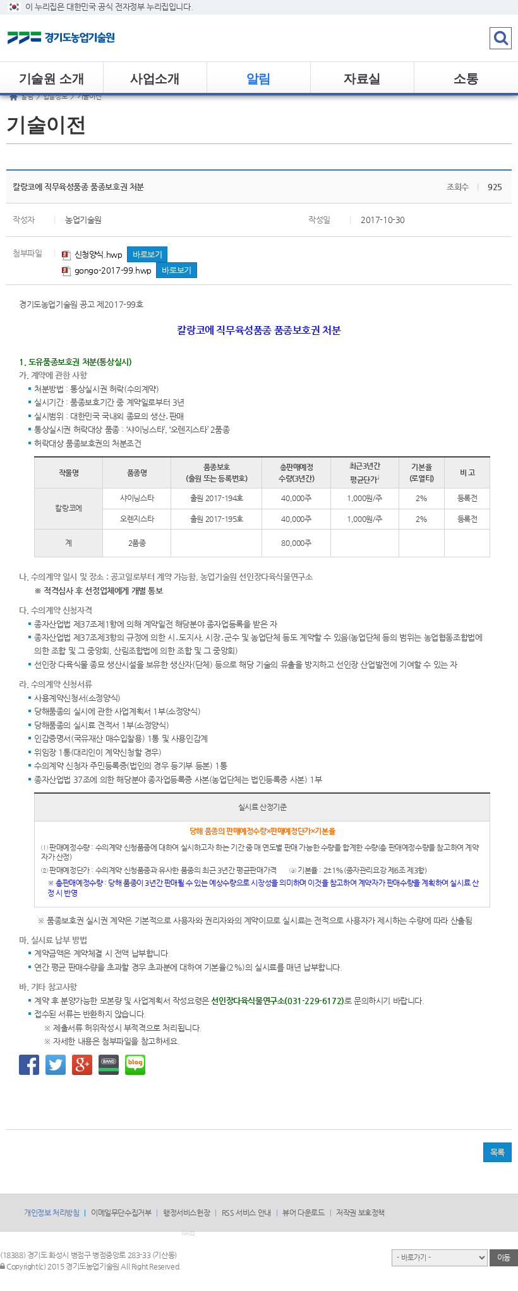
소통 (466, 77)
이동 (503, 1257)
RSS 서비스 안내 (246, 1212)
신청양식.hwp (97, 254)
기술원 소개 (52, 77)
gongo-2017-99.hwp (112, 270)
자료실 (362, 77)
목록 (497, 1152)
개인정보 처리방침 (51, 1212)
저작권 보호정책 (360, 1212)
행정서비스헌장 (186, 1212)
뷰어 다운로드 (303, 1212)
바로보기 (147, 254)
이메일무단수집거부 (121, 1212)
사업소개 (154, 77)
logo (79, 38)
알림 (258, 77)
